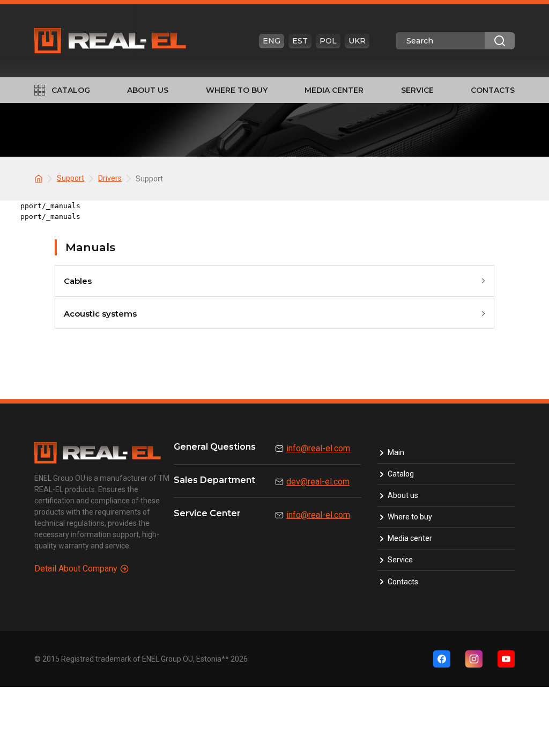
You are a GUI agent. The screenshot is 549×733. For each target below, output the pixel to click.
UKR (357, 41)
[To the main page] (40, 178)
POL (328, 41)
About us (147, 90)
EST (300, 41)
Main (396, 452)
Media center (334, 90)
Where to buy (237, 90)
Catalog (70, 90)
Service (417, 90)
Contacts (493, 90)
